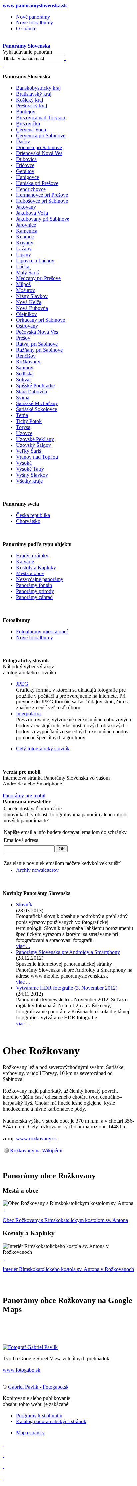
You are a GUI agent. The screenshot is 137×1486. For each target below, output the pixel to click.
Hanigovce (27, 177)
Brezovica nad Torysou (40, 117)
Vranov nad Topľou (37, 457)
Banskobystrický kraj (38, 88)
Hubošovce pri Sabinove (42, 201)
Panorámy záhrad (34, 597)
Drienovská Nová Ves (39, 153)
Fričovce (25, 165)
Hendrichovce (31, 189)
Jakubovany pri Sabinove (42, 219)
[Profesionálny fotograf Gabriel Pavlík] (30, 1347)
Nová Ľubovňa (32, 308)
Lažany (24, 248)
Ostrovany (27, 326)
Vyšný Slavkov (32, 475)
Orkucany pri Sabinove (40, 320)
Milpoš (23, 284)
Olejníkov (26, 314)
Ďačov (23, 141)
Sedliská (25, 373)
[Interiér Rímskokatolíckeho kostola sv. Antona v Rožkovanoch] (4, 1258)
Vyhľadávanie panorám (27, 52)
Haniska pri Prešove (37, 183)
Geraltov (25, 171)
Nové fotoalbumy (34, 22)
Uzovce (24, 433)
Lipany (23, 254)
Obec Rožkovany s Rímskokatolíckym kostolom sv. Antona (65, 1220)
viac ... (23, 946)
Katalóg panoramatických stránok (51, 1421)
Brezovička (28, 123)
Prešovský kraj (31, 105)
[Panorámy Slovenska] (3, 64)
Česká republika (33, 515)
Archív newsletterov (37, 870)
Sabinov (24, 367)
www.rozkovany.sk (36, 1138)
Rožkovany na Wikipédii (36, 1150)
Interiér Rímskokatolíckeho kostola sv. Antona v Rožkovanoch (68, 1269)
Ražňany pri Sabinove (39, 350)
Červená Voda (31, 129)
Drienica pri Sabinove (39, 147)
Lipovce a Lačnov (35, 260)
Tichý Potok (29, 421)
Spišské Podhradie (35, 385)
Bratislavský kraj (33, 94)
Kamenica (26, 231)
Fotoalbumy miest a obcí (42, 631)
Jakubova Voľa (32, 213)
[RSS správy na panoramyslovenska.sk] (3, 1466)
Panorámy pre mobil (24, 795)
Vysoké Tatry (30, 469)
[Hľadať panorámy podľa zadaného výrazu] (65, 58)
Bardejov (25, 111)
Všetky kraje (29, 481)
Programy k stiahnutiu (39, 1415)
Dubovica (26, 159)
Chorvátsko (28, 521)
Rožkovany (28, 361)
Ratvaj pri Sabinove (37, 344)
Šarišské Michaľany (37, 403)
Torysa (23, 427)
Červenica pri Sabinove (40, 135)
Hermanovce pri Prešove (42, 195)
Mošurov (25, 290)
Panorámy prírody (35, 591)
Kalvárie (25, 561)
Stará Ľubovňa (31, 391)
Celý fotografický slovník (42, 748)
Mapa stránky (30, 1432)
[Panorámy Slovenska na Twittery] (3, 1455)
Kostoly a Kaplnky (36, 567)
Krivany (24, 242)
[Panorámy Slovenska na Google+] (3, 1477)
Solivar (23, 379)
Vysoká (24, 463)
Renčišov (26, 356)
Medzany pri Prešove (38, 278)
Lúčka (22, 266)
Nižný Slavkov (32, 296)
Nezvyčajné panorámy (39, 579)
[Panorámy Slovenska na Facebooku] (3, 1444)
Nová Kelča (28, 302)
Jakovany (26, 207)
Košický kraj (29, 100)
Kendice (25, 236)
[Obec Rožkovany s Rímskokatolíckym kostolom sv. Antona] (4, 1209)
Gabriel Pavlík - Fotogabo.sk (38, 1387)
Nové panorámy (33, 17)
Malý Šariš (27, 272)
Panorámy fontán (34, 585)
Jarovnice (26, 225)
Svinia (22, 397)
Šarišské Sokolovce (36, 409)
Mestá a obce (30, 573)
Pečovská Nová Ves (37, 332)
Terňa (22, 415)
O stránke (26, 28)
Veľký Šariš (28, 451)
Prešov (23, 338)
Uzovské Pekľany (35, 439)
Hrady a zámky (32, 555)
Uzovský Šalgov (33, 445)
